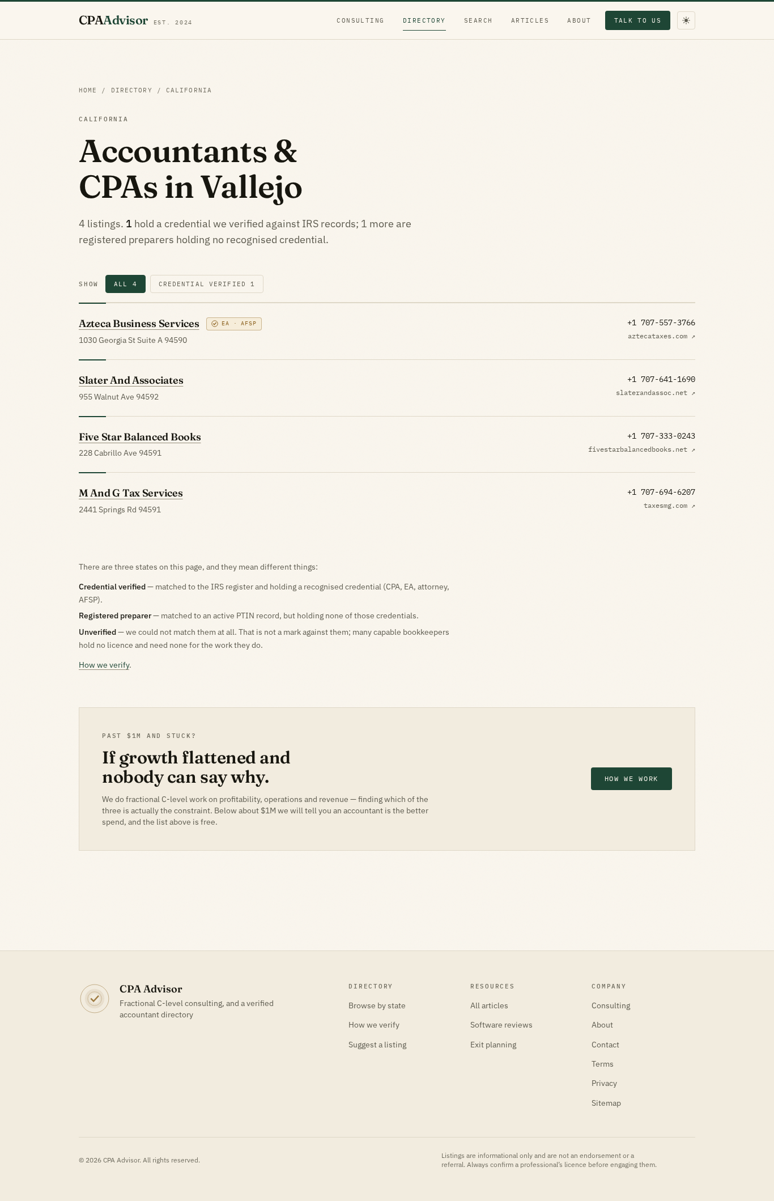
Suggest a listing (377, 1044)
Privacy (604, 1083)
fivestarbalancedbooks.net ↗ (641, 449)
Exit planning (493, 1044)
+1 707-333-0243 (661, 436)
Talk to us (637, 20)
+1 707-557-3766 (661, 322)
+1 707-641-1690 (661, 379)
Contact (605, 1044)
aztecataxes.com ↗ (661, 336)
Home (88, 90)
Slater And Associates (131, 380)
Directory (424, 20)
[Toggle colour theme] (686, 20)
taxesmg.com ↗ (669, 505)
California (189, 90)
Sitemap (606, 1103)
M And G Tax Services (131, 492)
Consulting (361, 20)
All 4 (125, 284)
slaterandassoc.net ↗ (655, 392)
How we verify (104, 665)
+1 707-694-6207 (661, 492)
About (579, 20)
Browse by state (377, 1005)
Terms (603, 1064)
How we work (631, 778)
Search (478, 20)
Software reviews (501, 1025)
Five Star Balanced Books (140, 436)
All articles (489, 1005)
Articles (530, 20)
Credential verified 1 (207, 284)
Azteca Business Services (139, 323)
